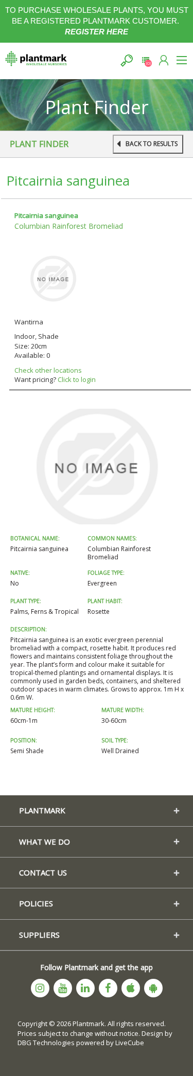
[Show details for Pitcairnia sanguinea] (53, 277)
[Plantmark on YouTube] (63, 988)
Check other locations (48, 370)
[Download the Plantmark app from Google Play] (153, 988)
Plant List (145, 60)
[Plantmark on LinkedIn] (85, 988)
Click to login (77, 379)
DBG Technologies (46, 1042)
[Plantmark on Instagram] (40, 988)
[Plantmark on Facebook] (108, 988)
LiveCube (129, 1042)
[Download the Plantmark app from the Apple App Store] (130, 988)
